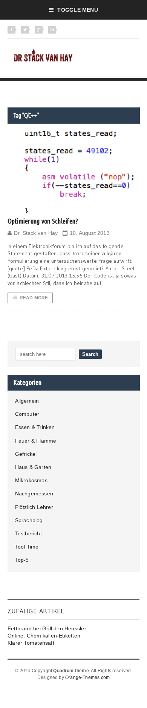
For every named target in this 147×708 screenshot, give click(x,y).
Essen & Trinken (35, 427)
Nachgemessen (34, 493)
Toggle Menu (77, 10)
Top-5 (22, 560)
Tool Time (27, 547)
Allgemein (27, 401)
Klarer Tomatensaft (31, 643)
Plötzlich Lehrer (34, 507)
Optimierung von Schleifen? (43, 221)
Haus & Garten (33, 467)
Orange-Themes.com (87, 677)
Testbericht (28, 533)
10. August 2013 (90, 233)
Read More (34, 297)
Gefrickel (26, 454)
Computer (27, 414)
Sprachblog (29, 520)
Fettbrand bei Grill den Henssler (47, 628)
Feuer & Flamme (36, 441)
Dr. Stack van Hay (36, 233)
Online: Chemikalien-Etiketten (44, 636)
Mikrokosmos (31, 480)
